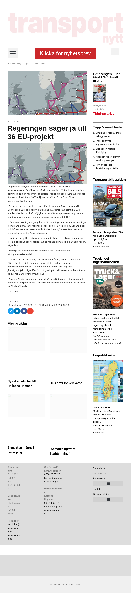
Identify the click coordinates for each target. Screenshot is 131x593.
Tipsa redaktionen (102, 494)
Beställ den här (101, 246)
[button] (13, 53)
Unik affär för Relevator (66, 383)
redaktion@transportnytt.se (14, 528)
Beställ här (98, 432)
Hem (9, 63)
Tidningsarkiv (103, 113)
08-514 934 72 (52, 503)
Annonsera (99, 478)
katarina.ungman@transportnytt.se (53, 510)
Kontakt (97, 489)
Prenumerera (100, 473)
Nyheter (13, 121)
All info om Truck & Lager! (107, 343)
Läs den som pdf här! (104, 339)
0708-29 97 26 (52, 474)
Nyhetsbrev (99, 468)
